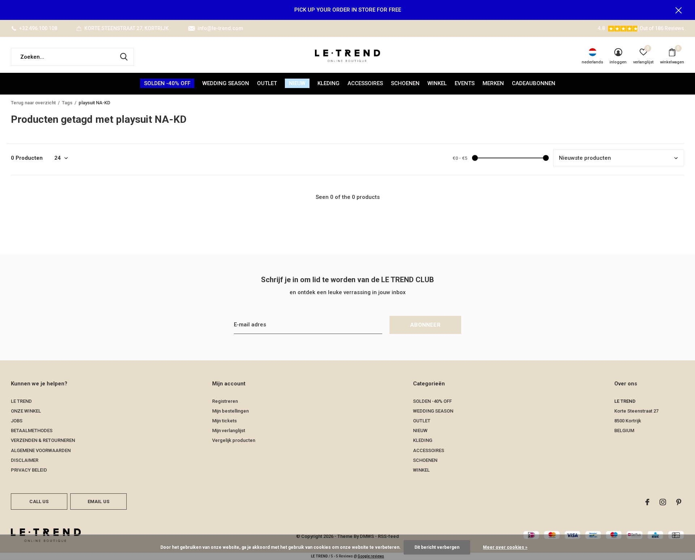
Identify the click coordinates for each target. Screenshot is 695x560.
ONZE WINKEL (26, 411)
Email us (98, 501)
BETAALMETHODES (31, 430)
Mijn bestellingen (230, 411)
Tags (67, 102)
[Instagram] (663, 502)
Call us (39, 501)
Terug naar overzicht (33, 102)
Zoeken (124, 57)
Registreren (225, 401)
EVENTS (465, 83)
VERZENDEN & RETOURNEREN (43, 440)
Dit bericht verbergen (436, 547)
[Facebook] (647, 502)
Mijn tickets (224, 420)
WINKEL (437, 83)
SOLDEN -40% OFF (167, 83)
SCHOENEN (405, 83)
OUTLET (267, 83)
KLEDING (328, 83)
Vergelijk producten (233, 440)
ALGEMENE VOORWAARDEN (41, 450)
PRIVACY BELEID (29, 470)
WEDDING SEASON (225, 83)
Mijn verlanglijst (228, 430)
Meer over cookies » (505, 547)
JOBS (16, 420)
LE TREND (21, 401)
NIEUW (297, 83)
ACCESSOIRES (365, 83)
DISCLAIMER (24, 460)
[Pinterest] (678, 502)
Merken (493, 83)
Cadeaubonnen (533, 83)
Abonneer (425, 325)
